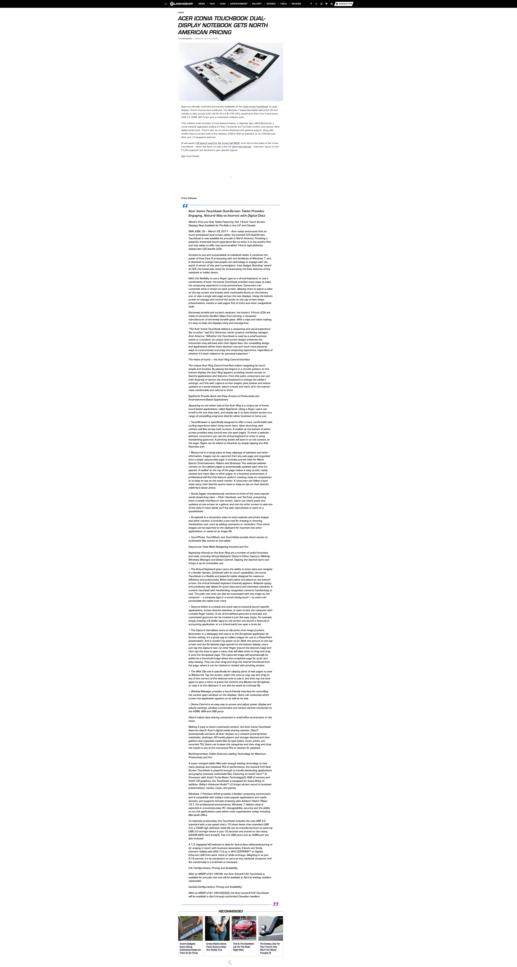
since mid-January (241, 146)
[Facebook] (311, 4)
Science (271, 4)
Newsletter (345, 4)
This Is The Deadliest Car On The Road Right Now (243, 946)
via (183, 156)
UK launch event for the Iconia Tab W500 (218, 143)
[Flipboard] (327, 4)
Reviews (296, 4)
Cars (222, 4)
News (202, 4)
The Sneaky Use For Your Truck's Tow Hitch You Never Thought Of (270, 948)
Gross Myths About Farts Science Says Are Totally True (216, 946)
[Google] (321, 4)
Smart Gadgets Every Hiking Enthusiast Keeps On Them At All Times (190, 948)
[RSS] (332, 4)
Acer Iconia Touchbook (255, 106)
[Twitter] (316, 4)
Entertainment (238, 4)
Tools (283, 4)
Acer (183, 106)
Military (257, 4)
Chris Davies (186, 39)
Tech (212, 4)
